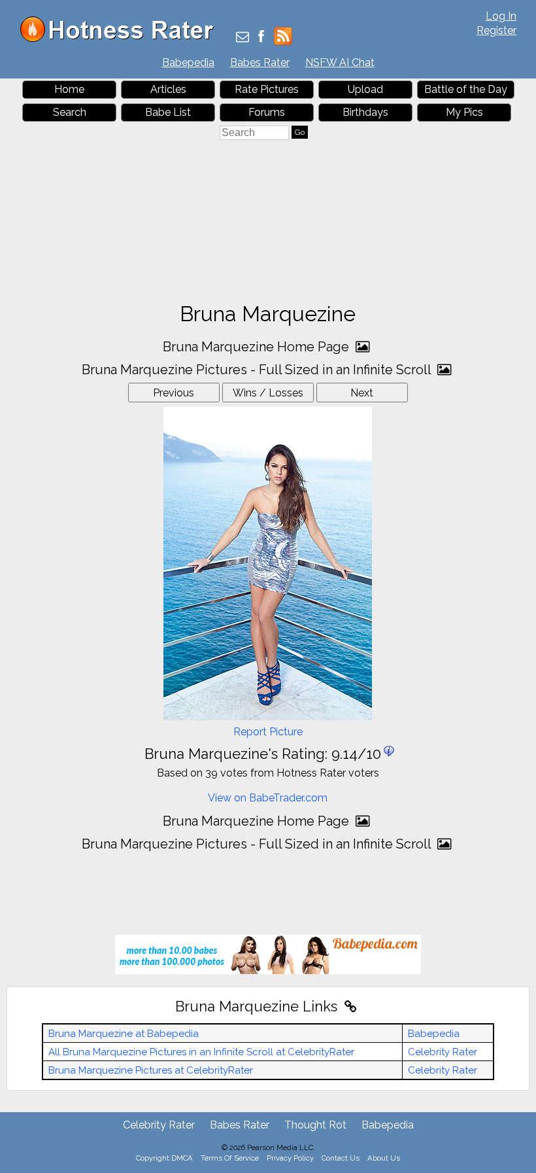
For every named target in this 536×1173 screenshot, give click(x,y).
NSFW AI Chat (340, 62)
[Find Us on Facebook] (261, 37)
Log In (501, 16)
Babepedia (188, 62)
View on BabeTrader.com (267, 798)
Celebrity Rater (442, 1052)
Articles (168, 89)
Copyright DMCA (164, 1158)
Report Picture (268, 732)
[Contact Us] (242, 37)
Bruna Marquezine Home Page (257, 347)
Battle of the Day (465, 89)
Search (69, 112)
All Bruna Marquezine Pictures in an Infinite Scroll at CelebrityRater (201, 1052)
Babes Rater (260, 62)
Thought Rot (315, 1125)
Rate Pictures (267, 89)
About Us (383, 1158)
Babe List (168, 112)
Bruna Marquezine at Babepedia (123, 1034)
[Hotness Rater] (122, 39)
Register (496, 30)
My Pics (464, 112)
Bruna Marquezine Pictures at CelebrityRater (150, 1070)
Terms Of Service (230, 1158)
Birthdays (365, 112)
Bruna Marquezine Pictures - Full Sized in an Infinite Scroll (258, 369)
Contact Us (341, 1158)
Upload (365, 89)
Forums (266, 112)
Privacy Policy (290, 1158)
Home (69, 89)
